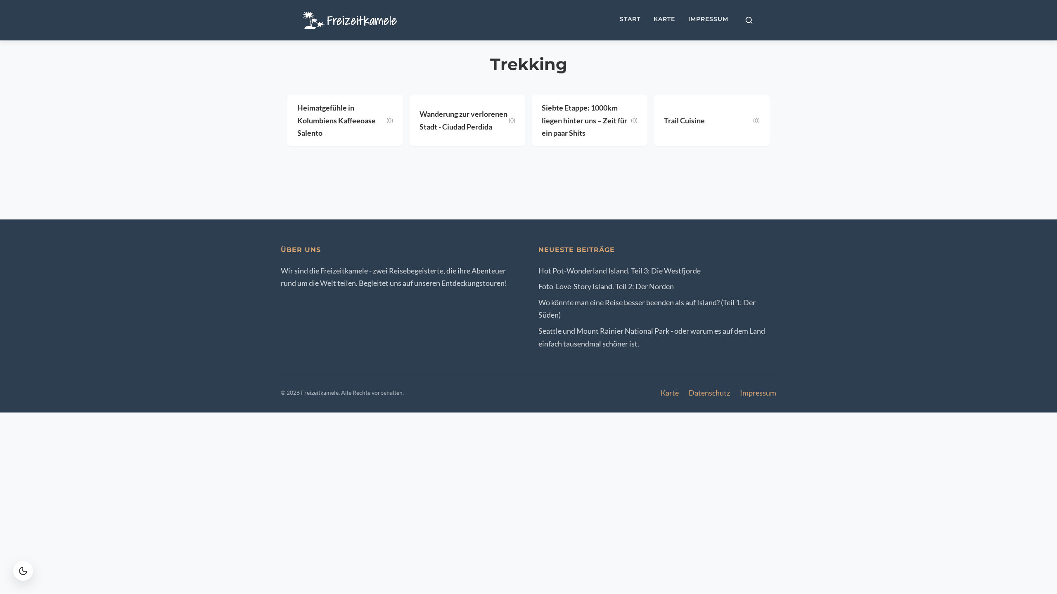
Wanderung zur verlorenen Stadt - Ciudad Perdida (463, 120)
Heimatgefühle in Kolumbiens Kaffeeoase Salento (336, 120)
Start (630, 19)
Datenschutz (709, 392)
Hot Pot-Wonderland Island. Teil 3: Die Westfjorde (619, 270)
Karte (664, 19)
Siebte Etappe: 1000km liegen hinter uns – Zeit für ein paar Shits (584, 120)
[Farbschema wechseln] (23, 571)
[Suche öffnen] (749, 20)
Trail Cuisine (684, 120)
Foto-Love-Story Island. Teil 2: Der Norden (606, 286)
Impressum (708, 19)
